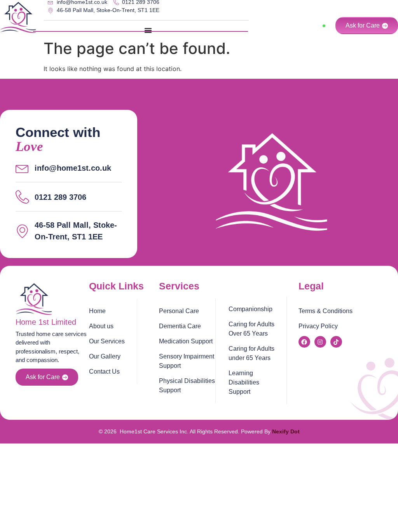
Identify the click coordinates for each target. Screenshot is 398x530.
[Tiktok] (336, 342)
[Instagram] (320, 342)
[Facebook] (304, 342)
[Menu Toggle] (148, 30)
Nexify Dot (286, 431)
